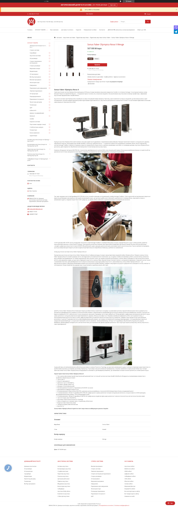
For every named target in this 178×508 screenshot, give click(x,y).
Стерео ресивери (35, 66)
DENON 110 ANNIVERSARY (37, 113)
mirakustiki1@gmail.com (36, 209)
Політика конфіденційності (121, 505)
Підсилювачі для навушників (38, 88)
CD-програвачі (95, 479)
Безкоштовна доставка (93, 74)
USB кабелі (128, 479)
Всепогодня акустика (64, 486)
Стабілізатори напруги (36, 127)
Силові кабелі (128, 484)
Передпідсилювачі (35, 96)
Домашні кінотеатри (30, 466)
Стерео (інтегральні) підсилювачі (101, 474)
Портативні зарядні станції (38, 124)
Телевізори (33, 105)
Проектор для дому (30, 479)
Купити (97, 65)
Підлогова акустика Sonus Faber (100, 37)
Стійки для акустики (63, 496)
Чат (171, 503)
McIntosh (32, 116)
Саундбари (33, 53)
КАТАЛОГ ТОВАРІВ (40, 30)
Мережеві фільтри (130, 486)
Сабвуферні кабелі (130, 476)
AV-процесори (28, 471)
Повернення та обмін (90, 30)
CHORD (32, 119)
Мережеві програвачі (97, 481)
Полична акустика (63, 476)
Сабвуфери (61, 489)
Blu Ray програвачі (35, 77)
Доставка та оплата (67, 30)
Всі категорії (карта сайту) (132, 491)
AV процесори (34, 93)
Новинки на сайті (130, 496)
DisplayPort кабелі (130, 489)
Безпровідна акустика (64, 469)
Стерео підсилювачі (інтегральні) (36, 62)
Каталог (59, 37)
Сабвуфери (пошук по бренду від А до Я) (37, 159)
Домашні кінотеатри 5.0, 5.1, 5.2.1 (38, 46)
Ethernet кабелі (129, 481)
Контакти (102, 30)
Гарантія (78, 30)
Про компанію (54, 30)
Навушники (33, 85)
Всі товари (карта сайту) (132, 494)
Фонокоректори (34, 82)
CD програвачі (34, 74)
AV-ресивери (33, 58)
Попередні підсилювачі (98, 491)
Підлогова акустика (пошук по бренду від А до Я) (36, 150)
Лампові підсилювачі (36, 91)
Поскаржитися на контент (106, 505)
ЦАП (31, 107)
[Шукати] (148, 21)
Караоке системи (35, 121)
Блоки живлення (34, 133)
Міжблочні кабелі (130, 469)
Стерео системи (34, 50)
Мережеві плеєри (35, 68)
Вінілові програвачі (35, 80)
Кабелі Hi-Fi (33, 110)
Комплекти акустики (64, 494)
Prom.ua (98, 504)
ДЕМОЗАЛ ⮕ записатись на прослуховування (121, 30)
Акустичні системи (69, 37)
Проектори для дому (36, 102)
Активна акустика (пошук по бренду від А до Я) (38, 140)
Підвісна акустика (63, 481)
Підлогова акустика (82, 37)
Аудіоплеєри (33, 135)
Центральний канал (63, 479)
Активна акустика (63, 466)
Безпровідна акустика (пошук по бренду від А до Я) (37, 145)
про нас (113, 5)
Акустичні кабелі (129, 466)
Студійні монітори (63, 471)
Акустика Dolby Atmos (64, 491)
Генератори (33, 130)
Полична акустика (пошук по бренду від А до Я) (35, 154)
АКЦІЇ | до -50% (141, 30)
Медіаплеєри (33, 71)
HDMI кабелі (128, 471)
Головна (29, 30)
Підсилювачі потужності (37, 99)
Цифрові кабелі (129, 474)
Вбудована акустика (64, 484)
